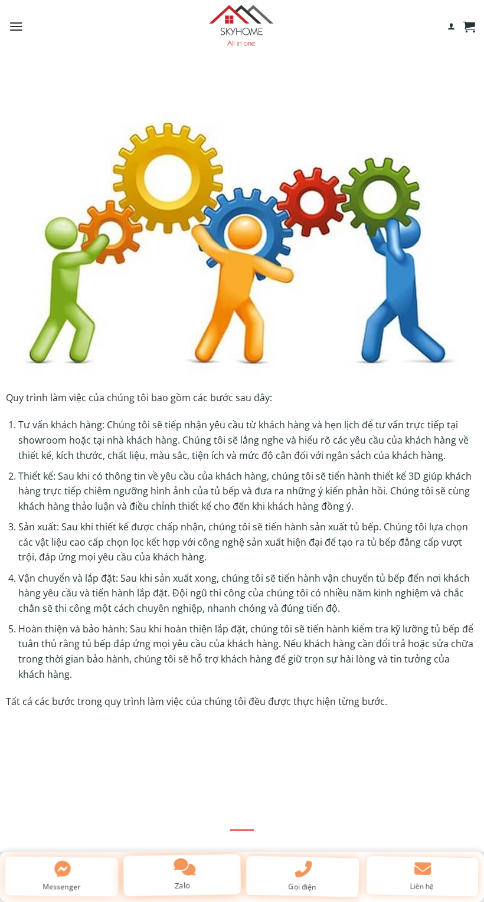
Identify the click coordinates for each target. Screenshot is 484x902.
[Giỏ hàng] (469, 27)
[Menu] (16, 26)
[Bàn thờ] (242, 26)
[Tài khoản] (451, 26)
